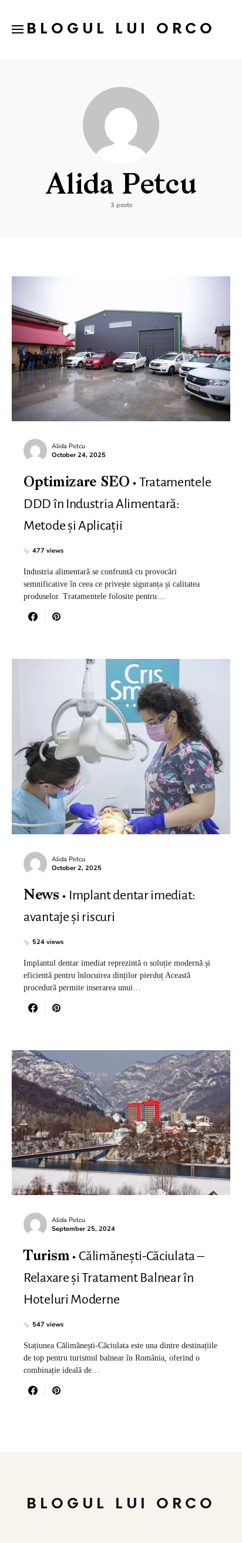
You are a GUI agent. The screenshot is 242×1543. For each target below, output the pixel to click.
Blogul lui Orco (121, 29)
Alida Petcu (68, 446)
